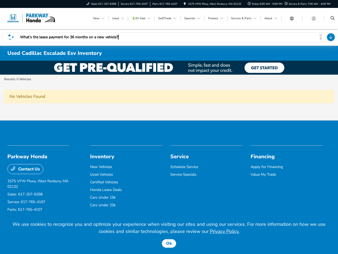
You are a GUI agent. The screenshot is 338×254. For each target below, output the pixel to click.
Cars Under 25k (103, 205)
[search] (333, 18)
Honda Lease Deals (106, 189)
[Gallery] (169, 68)
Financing (263, 156)
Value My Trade (263, 174)
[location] (185, 4)
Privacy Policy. (225, 231)
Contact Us (28, 169)
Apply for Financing (267, 166)
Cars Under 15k (103, 197)
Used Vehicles (101, 174)
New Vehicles (101, 166)
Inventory (102, 156)
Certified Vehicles (104, 182)
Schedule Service (184, 166)
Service (179, 156)
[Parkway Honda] (31, 18)
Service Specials (183, 174)
